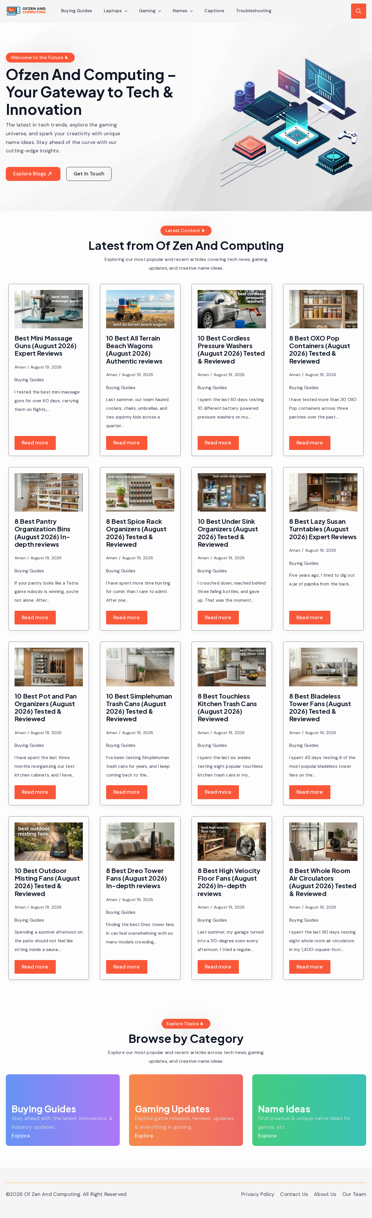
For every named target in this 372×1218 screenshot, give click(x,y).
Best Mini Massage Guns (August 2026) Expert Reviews (45, 345)
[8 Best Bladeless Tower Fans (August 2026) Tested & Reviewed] (323, 667)
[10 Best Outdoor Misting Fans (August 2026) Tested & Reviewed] (49, 841)
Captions (214, 11)
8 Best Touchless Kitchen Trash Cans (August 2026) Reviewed (227, 707)
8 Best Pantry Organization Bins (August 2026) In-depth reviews (42, 532)
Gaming (147, 11)
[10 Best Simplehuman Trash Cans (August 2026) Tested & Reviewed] (140, 667)
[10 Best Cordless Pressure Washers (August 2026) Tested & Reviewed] (232, 309)
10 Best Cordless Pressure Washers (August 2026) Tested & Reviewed (231, 349)
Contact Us (294, 1194)
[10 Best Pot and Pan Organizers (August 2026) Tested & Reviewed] (49, 667)
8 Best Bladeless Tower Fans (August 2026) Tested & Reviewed (320, 707)
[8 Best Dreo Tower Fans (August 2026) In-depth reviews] (140, 841)
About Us (325, 1194)
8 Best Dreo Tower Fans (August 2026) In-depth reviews (136, 878)
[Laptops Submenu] (127, 11)
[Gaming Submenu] (161, 11)
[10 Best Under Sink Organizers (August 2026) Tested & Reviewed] (232, 492)
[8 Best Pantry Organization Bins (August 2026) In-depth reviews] (49, 492)
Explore (21, 1135)
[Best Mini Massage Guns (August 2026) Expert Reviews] (49, 309)
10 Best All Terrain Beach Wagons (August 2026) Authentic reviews (134, 349)
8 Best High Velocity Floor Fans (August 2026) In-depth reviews (229, 882)
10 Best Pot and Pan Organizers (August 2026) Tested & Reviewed (46, 707)
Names (180, 11)
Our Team (354, 1194)
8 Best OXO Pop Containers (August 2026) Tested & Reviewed (319, 349)
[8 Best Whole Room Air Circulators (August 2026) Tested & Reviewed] (323, 841)
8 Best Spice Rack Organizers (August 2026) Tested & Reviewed (136, 532)
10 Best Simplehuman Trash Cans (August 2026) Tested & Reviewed (139, 707)
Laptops (113, 11)
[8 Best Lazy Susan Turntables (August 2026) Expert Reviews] (323, 492)
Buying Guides (76, 11)
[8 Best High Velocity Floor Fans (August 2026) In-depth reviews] (232, 841)
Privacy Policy (257, 1194)
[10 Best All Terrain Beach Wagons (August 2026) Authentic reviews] (140, 309)
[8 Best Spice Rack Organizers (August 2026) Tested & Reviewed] (140, 492)
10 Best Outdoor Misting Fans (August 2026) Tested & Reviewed (47, 882)
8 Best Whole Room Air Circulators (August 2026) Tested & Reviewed (323, 882)
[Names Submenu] (192, 11)
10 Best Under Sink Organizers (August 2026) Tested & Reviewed (228, 532)
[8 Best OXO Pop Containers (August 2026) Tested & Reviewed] (323, 309)
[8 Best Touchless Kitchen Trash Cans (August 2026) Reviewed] (232, 667)
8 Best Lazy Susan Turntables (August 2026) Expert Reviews (323, 528)
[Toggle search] (358, 11)
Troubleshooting (254, 11)
